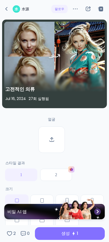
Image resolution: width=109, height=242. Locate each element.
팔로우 (59, 9)
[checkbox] (16, 224)
